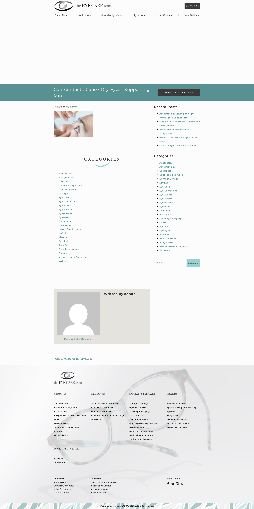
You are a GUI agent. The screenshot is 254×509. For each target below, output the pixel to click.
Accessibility (61, 435)
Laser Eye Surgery (70, 229)
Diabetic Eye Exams (102, 411)
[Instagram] (177, 483)
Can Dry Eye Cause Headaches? (178, 145)
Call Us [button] (191, 6)
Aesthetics (65, 173)
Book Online (190, 15)
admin (73, 106)
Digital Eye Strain (139, 419)
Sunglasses (66, 253)
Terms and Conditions (66, 427)
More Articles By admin (78, 339)
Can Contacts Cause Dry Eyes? (73, 359)
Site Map (59, 431)
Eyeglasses (65, 213)
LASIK (62, 233)
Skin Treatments (69, 249)
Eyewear (138, 15)
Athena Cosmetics (177, 419)
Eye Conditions (68, 201)
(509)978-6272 (63, 489)
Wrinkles (64, 261)
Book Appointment (179, 92)
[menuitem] (61, 15)
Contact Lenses (68, 189)
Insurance (65, 225)
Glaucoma (65, 221)
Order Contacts (164, 15)
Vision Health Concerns (73, 257)
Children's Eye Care (71, 185)
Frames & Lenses (176, 403)
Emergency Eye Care (141, 431)
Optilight (64, 241)
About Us (60, 15)
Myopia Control (137, 407)
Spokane (59, 458)
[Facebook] (168, 483)
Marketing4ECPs (121, 506)
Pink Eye (64, 245)
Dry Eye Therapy (138, 403)
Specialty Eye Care (111, 15)
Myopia (63, 237)
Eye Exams (83, 15)
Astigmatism (66, 177)
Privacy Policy (62, 423)
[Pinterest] (181, 483)
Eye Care (64, 197)
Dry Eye (63, 193)
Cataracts (65, 181)
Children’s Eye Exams (103, 407)
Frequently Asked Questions (70, 415)
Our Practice (61, 403)
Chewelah (59, 462)
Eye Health (65, 209)
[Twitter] (172, 483)
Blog (56, 419)
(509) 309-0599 (101, 489)
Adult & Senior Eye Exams (106, 403)
